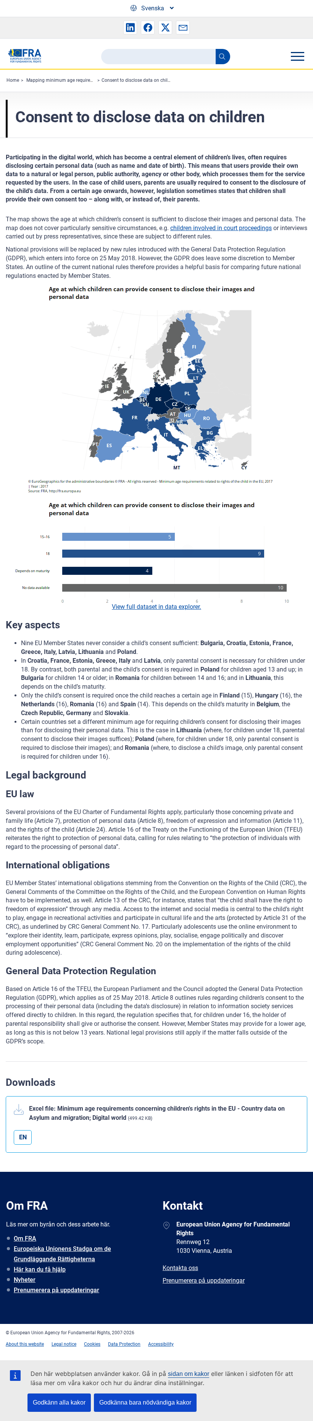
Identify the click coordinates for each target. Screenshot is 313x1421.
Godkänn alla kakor (59, 1402)
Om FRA (25, 1238)
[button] (130, 27)
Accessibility (161, 1344)
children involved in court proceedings (221, 228)
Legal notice (64, 1344)
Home (12, 80)
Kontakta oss (180, 1268)
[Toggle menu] (297, 56)
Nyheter (24, 1279)
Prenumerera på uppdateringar (56, 1290)
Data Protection (124, 1344)
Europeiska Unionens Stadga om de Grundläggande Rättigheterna (62, 1254)
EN (23, 1137)
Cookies (92, 1344)
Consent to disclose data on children (139, 80)
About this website (25, 1344)
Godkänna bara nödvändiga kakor (145, 1402)
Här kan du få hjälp (40, 1269)
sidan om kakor (188, 1374)
